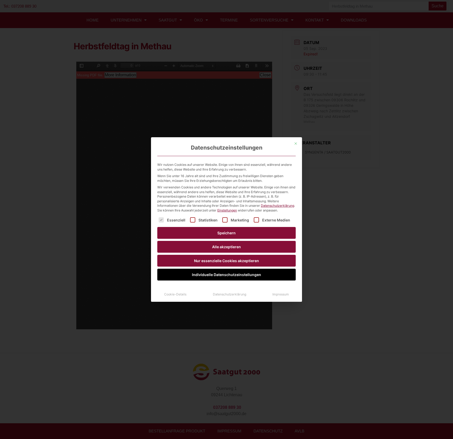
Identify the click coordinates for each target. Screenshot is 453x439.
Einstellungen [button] (227, 210)
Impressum (280, 294)
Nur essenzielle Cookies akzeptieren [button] (226, 260)
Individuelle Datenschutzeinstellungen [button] (226, 274)
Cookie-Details (175, 294)
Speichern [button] (226, 233)
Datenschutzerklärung (277, 206)
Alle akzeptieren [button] (226, 247)
